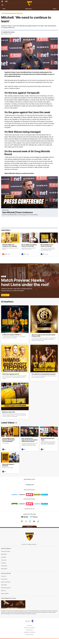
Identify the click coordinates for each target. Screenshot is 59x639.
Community (3, 560)
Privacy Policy (4, 579)
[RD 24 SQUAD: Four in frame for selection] (49, 244)
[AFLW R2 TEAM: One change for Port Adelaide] (10, 244)
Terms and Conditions (29, 627)
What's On (3, 590)
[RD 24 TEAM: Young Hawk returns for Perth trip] (29, 244)
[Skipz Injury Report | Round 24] (10, 462)
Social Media (4, 565)
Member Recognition (6, 587)
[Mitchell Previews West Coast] (49, 438)
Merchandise (4, 568)
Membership (28, 8)
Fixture (54, 8)
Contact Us (3, 576)
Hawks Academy (5, 593)
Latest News (4, 584)
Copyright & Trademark (29, 632)
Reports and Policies (5, 582)
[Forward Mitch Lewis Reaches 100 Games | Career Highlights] (10, 438)
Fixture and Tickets (5, 551)
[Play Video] (29, 192)
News (4, 8)
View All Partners (28, 508)
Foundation (3, 562)
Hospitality (3, 557)
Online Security (29, 634)
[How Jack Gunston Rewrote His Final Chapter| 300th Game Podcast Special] (29, 438)
